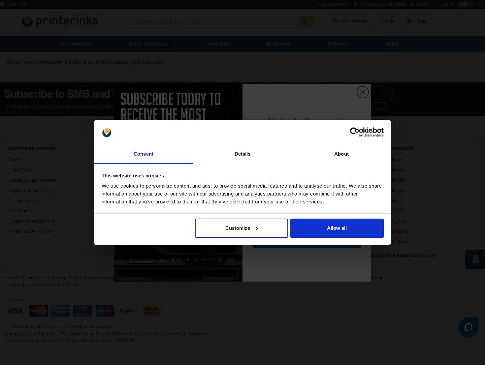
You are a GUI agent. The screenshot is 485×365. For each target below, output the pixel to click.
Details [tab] (243, 154)
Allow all (337, 228)
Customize (237, 228)
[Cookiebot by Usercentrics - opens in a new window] (355, 132)
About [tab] (341, 154)
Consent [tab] (143, 154)
